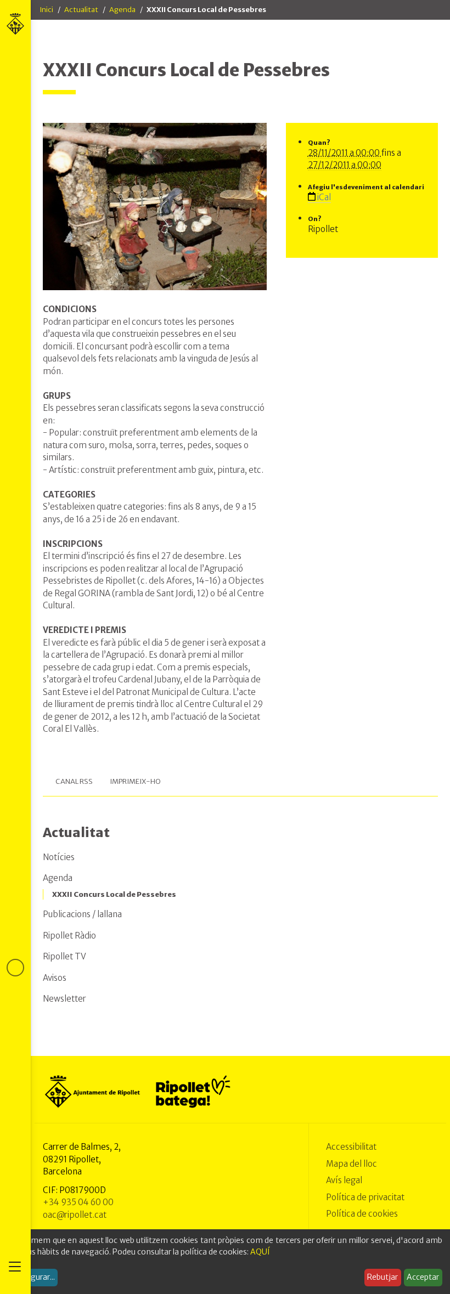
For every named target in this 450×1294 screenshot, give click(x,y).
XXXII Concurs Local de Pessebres (114, 894)
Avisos (54, 978)
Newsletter (64, 998)
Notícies (59, 857)
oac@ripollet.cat (74, 1215)
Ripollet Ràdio (69, 935)
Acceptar (423, 1277)
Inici (46, 9)
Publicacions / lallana (82, 914)
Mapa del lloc (351, 1164)
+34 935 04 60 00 (78, 1202)
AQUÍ (260, 1252)
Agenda (122, 9)
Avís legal (344, 1180)
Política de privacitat (365, 1197)
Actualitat (81, 9)
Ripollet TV (64, 956)
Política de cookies (362, 1213)
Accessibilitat (351, 1147)
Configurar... (33, 1277)
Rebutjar (382, 1277)
